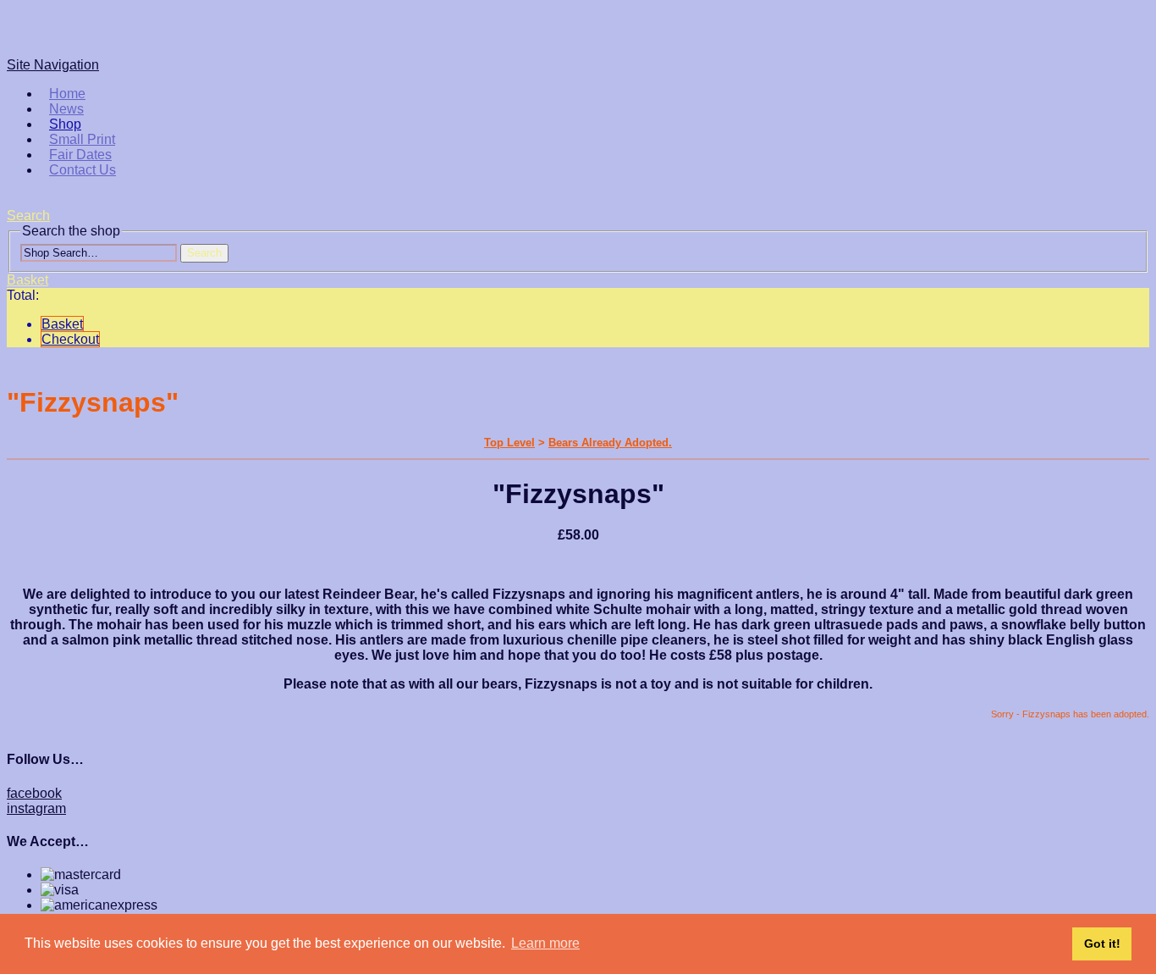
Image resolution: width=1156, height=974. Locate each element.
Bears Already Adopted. (610, 442)
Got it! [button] (1102, 943)
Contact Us (82, 170)
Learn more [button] (545, 943)
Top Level (509, 442)
